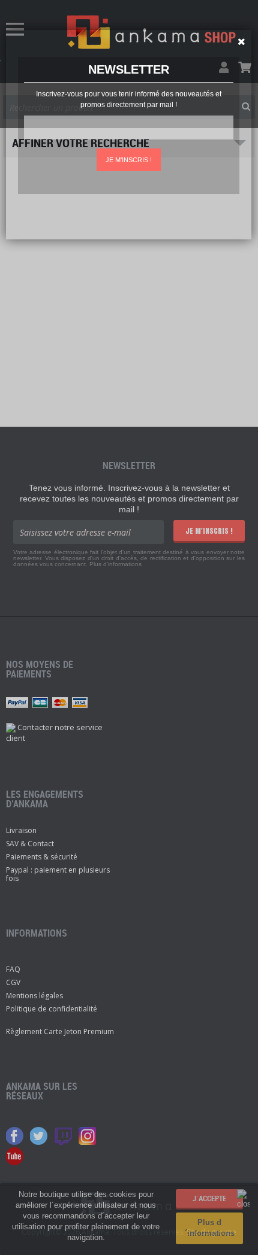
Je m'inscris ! (129, 159)
